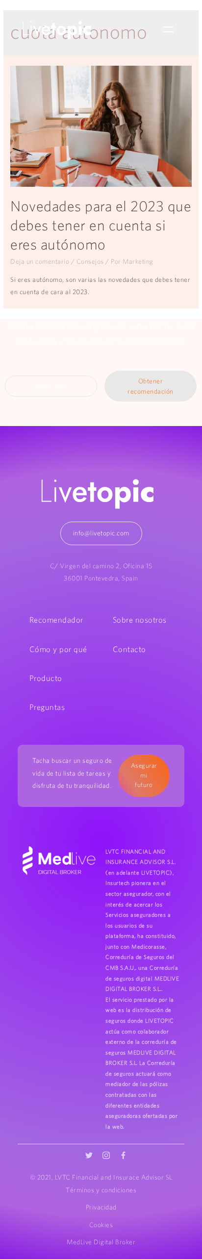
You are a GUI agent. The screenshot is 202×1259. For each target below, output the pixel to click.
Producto (45, 678)
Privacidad (101, 1207)
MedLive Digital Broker (101, 1242)
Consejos (90, 261)
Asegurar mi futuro (144, 775)
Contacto (129, 649)
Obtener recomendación (150, 386)
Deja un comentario (39, 261)
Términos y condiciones (101, 1190)
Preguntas (47, 707)
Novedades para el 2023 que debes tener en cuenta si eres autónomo (100, 225)
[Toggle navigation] (168, 30)
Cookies (101, 1225)
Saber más (51, 386)
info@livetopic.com (101, 533)
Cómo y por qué (58, 649)
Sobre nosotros (140, 619)
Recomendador (56, 619)
